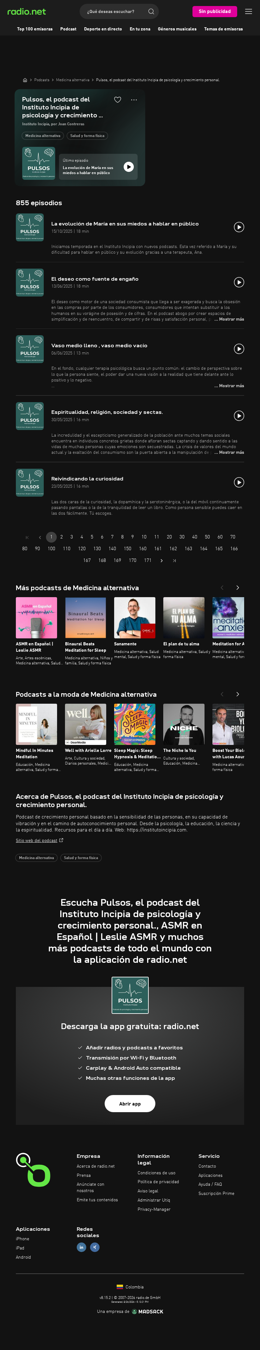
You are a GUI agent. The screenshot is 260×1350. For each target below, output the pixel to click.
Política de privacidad (158, 1182)
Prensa (84, 1175)
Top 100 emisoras (35, 29)
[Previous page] (40, 537)
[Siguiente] (237, 585)
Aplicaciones (210, 1175)
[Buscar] (151, 11)
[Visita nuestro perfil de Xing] (94, 1247)
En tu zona (140, 29)
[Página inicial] (25, 79)
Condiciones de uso (156, 1173)
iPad (20, 1248)
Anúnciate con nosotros (90, 1187)
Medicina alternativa (42, 136)
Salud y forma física (87, 136)
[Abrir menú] (248, 11)
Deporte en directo (103, 29)
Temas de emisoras (223, 29)
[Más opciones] (134, 100)
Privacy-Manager (154, 1209)
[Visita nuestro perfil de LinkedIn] (81, 1247)
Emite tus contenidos (97, 1200)
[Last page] (174, 561)
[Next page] (162, 561)
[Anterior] (222, 585)
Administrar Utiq (154, 1200)
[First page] (27, 537)
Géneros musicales (177, 29)
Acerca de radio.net (96, 1166)
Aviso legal (148, 1191)
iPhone (22, 1239)
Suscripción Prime (216, 1193)
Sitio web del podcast (36, 840)
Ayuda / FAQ (210, 1184)
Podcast (68, 29)
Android (23, 1257)
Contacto (207, 1166)
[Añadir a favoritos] (118, 100)
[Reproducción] (129, 167)
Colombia (134, 1287)
